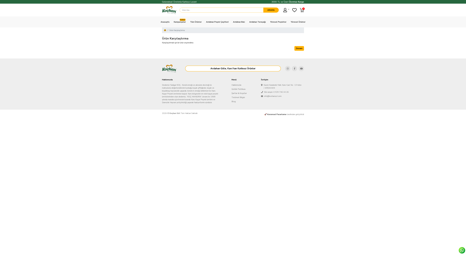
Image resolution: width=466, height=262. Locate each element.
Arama (271, 10)
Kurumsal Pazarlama (276, 114)
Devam (299, 48)
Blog (234, 101)
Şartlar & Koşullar (239, 93)
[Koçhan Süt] (169, 10)
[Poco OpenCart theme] (169, 69)
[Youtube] (301, 68)
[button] (302, 10)
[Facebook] (294, 68)
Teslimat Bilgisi (238, 97)
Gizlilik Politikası (238, 89)
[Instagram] (287, 68)
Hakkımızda (236, 85)
